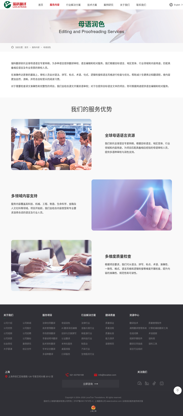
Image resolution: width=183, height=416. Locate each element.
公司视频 (8, 333)
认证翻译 (65, 338)
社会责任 (8, 343)
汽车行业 (85, 348)
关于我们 (125, 4)
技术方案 (92, 4)
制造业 (84, 343)
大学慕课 (8, 348)
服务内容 (54, 4)
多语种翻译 (47, 354)
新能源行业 (86, 333)
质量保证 (109, 322)
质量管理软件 (155, 322)
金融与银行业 (87, 328)
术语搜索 (153, 333)
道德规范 (109, 343)
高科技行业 (86, 338)
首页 (40, 4)
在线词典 (134, 333)
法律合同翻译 (48, 322)
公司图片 (27, 328)
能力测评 (109, 338)
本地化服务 (66, 343)
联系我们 (141, 4)
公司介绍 (8, 322)
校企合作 (27, 348)
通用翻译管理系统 (138, 328)
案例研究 (108, 4)
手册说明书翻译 (49, 338)
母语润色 (65, 322)
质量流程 (109, 328)
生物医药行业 (87, 354)
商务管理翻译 (48, 328)
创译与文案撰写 (68, 333)
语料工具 (153, 343)
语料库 (152, 338)
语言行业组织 (136, 348)
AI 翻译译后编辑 (69, 328)
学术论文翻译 (48, 348)
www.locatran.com (114, 401)
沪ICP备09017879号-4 (83, 401)
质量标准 (109, 333)
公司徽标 (27, 338)
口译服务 (65, 354)
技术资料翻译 (48, 343)
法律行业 (85, 322)
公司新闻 (27, 322)
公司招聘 (27, 333)
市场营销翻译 (48, 333)
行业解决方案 (73, 4)
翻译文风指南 (136, 343)
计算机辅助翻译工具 (158, 328)
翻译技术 (134, 322)
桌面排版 (65, 348)
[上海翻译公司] (15, 3)
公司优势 (8, 328)
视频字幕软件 (136, 338)
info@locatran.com (107, 374)
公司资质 (8, 338)
